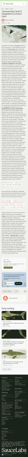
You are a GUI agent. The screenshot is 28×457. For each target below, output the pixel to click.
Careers (3, 437)
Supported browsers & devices (20, 415)
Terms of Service (5, 453)
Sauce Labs (11, 49)
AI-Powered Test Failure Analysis (6, 412)
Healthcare (4, 423)
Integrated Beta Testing (6, 413)
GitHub (4, 216)
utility (23, 216)
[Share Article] (25, 291)
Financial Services (5, 419)
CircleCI (17, 45)
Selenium (16, 402)
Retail (3, 420)
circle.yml (6, 107)
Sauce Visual (4, 387)
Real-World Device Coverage (7, 407)
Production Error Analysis (6, 414)
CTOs (3, 397)
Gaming (3, 424)
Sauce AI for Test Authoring (7, 385)
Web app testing (18, 408)
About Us (3, 433)
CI (15, 409)
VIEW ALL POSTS (6, 369)
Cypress (16, 404)
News (3, 438)
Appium (16, 403)
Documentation (17, 393)
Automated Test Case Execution (6, 409)
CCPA (25, 453)
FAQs (16, 397)
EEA (20, 453)
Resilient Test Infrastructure (7, 406)
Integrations (17, 414)
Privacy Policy (13, 453)
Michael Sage (14, 235)
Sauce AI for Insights (6, 386)
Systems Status (4, 439)
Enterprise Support (18, 383)
